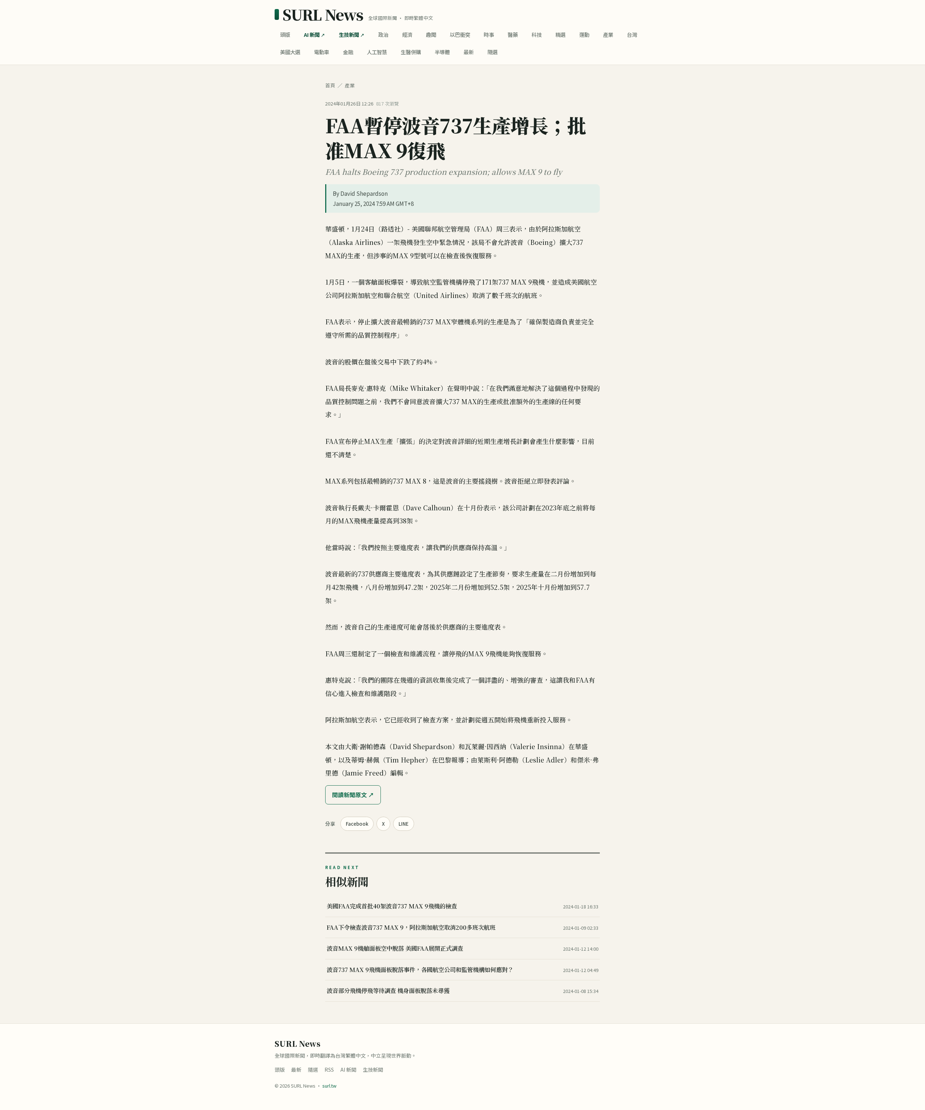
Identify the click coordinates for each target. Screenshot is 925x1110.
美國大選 (290, 52)
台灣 (632, 34)
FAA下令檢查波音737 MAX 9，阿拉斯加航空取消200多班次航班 (411, 927)
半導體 (442, 52)
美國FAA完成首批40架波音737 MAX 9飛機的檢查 (392, 906)
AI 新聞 (312, 34)
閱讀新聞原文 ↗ (353, 794)
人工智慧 (377, 52)
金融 (348, 52)
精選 (560, 34)
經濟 (407, 34)
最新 (469, 52)
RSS (329, 1069)
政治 (383, 34)
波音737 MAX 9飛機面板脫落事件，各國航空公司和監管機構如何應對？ (420, 969)
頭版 (285, 34)
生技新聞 (349, 34)
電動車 (321, 52)
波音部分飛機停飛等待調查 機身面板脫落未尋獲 (388, 990)
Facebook (357, 823)
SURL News (323, 14)
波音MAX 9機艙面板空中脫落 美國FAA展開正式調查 (395, 948)
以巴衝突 (460, 34)
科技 (537, 34)
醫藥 (513, 34)
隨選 (492, 52)
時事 (489, 34)
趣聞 (431, 34)
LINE (404, 823)
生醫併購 (411, 52)
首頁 (330, 85)
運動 (584, 34)
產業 (608, 34)
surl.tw (329, 1085)
